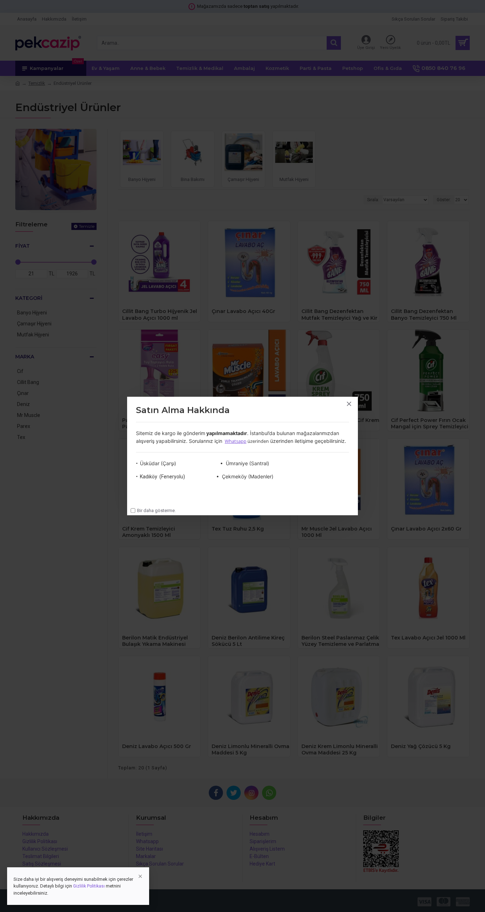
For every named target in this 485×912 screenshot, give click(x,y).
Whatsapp (235, 441)
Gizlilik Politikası (89, 886)
